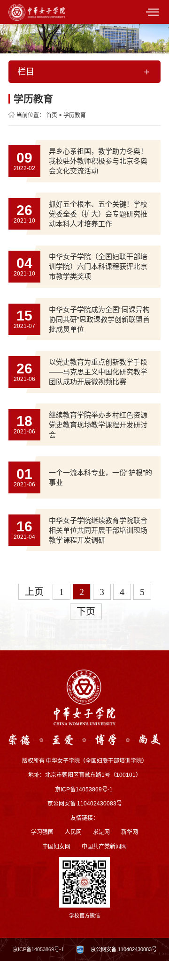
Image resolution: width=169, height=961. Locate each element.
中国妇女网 (56, 846)
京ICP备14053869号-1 (38, 949)
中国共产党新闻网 (104, 846)
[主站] (36, 11)
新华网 (129, 832)
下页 (86, 611)
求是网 (101, 832)
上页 (34, 592)
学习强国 (42, 832)
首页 (51, 115)
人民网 (73, 832)
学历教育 (74, 115)
